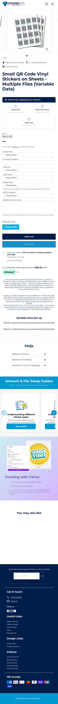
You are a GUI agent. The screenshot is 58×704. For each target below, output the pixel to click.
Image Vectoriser (13, 646)
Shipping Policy (12, 666)
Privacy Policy (12, 663)
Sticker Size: (7, 152)
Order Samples (12, 624)
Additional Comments (12, 200)
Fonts (9, 630)
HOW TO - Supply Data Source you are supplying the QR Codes (29, 329)
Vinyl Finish (7, 175)
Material (6, 167)
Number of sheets (10, 159)
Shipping (15, 147)
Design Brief (11, 644)
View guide (21, 426)
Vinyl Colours (11, 627)
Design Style (8, 182)
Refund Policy (12, 660)
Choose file (10, 227)
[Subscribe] (42, 576)
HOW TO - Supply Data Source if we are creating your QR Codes (29, 323)
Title (4, 141)
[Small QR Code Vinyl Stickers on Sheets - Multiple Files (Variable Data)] (19, 537)
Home (4, 58)
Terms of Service (13, 657)
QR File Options (9, 192)
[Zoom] (46, 49)
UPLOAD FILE (8, 222)
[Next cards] (54, 412)
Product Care (11, 633)
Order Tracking (12, 621)
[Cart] (46, 4)
